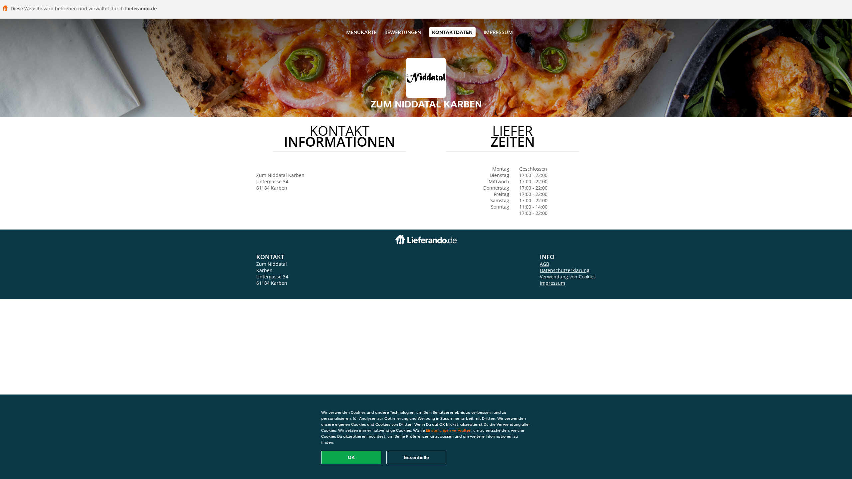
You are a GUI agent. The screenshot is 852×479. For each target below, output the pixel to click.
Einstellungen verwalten (448, 430)
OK (351, 457)
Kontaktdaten (452, 32)
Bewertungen (402, 32)
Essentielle (416, 457)
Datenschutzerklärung (564, 270)
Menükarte (361, 32)
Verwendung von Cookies (568, 276)
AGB (544, 264)
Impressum (498, 32)
